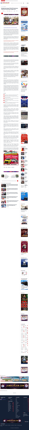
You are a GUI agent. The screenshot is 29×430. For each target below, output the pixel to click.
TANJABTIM (10, 410)
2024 (26, 401)
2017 (25, 411)
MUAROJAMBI (10, 406)
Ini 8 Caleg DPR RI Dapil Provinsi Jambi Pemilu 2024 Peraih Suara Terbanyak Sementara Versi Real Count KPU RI (26, 165)
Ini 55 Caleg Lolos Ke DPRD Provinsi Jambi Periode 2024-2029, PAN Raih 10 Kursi (26, 148)
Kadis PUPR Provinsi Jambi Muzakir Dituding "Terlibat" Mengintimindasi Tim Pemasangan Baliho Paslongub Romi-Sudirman (26, 185)
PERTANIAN (26, 342)
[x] (2, 16)
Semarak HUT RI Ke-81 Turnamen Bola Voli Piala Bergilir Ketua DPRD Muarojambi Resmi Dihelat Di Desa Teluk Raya (12, 189)
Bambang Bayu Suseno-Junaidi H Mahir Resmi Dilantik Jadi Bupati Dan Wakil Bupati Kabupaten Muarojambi (11, 99)
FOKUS (6, 167)
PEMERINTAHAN (17, 410)
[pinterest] (2, 21)
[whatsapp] (2, 19)
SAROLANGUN (4, 6)
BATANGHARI (22, 325)
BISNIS (26, 325)
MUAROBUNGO (10, 405)
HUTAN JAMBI (17, 402)
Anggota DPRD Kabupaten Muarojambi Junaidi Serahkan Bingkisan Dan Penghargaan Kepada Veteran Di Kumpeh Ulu (12, 205)
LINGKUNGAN (22, 333)
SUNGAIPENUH (26, 351)
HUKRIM (16, 401)
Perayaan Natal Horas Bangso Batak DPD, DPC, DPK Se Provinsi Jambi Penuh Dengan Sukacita (26, 181)
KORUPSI (16, 408)
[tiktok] (27, 423)
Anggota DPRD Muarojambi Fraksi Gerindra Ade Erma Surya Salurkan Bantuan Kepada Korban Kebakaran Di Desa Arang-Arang (12, 185)
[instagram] (26, 423)
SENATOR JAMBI (22, 349)
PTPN (22, 345)
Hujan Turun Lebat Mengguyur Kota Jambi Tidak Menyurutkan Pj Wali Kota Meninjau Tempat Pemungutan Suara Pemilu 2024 (26, 177)
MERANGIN (26, 333)
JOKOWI (16, 404)
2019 (26, 408)
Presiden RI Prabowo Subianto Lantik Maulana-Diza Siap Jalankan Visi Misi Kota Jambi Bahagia (11, 97)
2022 (26, 404)
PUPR (26, 345)
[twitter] (25, 423)
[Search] (21, 3)
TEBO (26, 352)
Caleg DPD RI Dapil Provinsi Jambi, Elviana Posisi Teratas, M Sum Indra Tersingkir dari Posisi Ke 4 (26, 161)
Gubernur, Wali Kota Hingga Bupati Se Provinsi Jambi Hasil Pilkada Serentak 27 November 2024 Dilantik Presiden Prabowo (11, 102)
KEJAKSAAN (22, 330)
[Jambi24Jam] (4, 3)
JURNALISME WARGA (18, 405)
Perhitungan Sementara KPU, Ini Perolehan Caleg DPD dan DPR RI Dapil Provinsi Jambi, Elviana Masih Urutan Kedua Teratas (26, 153)
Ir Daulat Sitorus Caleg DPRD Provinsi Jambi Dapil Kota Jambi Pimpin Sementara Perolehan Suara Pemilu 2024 (26, 169)
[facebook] (2, 15)
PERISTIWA (26, 341)
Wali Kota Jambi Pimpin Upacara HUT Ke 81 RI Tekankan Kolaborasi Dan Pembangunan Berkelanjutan (12, 201)
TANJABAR (22, 352)
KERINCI (10, 402)
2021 (25, 405)
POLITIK (16, 412)
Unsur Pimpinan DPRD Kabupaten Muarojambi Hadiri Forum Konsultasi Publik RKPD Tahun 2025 (26, 157)
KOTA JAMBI (26, 332)
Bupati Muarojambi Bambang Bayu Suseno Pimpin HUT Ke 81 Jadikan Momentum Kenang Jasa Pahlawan (12, 197)
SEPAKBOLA (26, 349)
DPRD (4, 167)
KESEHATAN (26, 330)
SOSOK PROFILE (22, 351)
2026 (26, 398)
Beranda (2, 6)
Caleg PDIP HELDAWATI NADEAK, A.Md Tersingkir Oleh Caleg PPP (10, 27)
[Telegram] (2, 18)
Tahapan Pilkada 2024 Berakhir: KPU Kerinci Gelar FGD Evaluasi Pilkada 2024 (11, 101)
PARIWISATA (26, 337)
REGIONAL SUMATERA (22, 348)
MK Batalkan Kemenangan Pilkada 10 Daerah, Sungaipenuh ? (26, 173)
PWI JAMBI (17, 415)
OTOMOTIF (22, 337)
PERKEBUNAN (22, 342)
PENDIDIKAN (26, 339)
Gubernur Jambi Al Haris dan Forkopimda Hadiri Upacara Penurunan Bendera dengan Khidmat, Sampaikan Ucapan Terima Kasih (12, 193)
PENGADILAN (22, 341)
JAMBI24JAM (26, 327)
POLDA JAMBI (22, 344)
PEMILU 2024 (9, 167)
